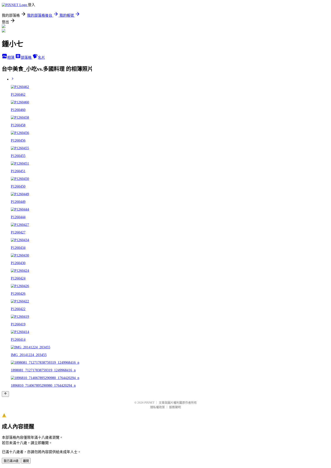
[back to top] (5, 394)
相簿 (11, 57)
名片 (41, 57)
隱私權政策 (157, 407)
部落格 (26, 57)
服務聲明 (175, 407)
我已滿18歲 (11, 461)
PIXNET (149, 402)
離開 (26, 461)
